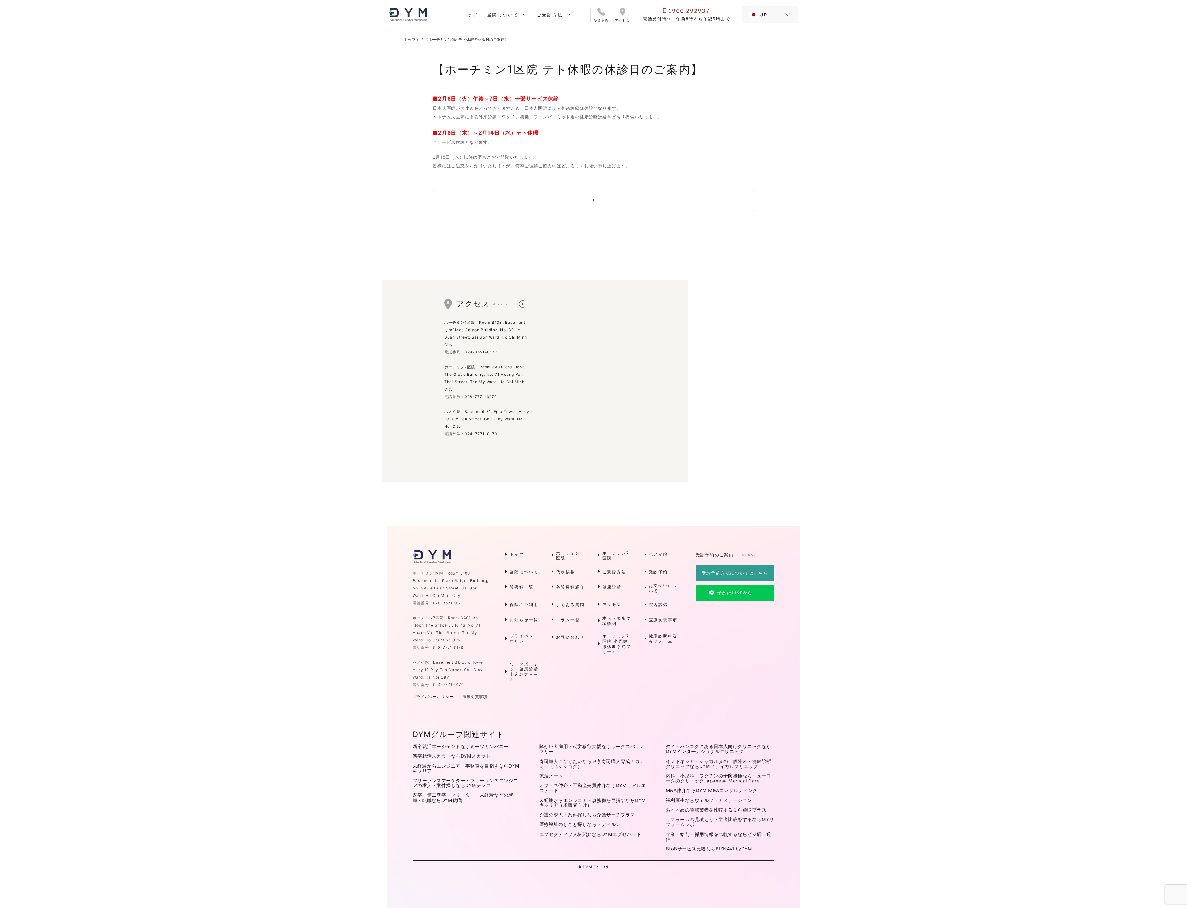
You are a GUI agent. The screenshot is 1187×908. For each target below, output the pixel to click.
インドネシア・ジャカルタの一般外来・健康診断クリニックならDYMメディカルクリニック (718, 763)
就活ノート (551, 776)
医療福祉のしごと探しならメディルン (580, 824)
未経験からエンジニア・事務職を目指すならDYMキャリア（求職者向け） (592, 802)
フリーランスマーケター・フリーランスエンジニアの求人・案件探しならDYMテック (465, 782)
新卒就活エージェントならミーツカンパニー (460, 746)
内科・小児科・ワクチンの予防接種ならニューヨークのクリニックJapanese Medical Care (718, 778)
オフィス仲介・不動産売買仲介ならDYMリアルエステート (592, 787)
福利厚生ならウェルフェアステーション (709, 800)
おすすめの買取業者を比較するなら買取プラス (716, 810)
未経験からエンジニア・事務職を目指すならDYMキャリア (466, 768)
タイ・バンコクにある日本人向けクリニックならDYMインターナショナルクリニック (718, 748)
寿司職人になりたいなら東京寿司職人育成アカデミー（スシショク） (592, 763)
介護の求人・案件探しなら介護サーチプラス (587, 815)
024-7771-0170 (481, 433)
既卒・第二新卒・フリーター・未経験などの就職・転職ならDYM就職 (463, 797)
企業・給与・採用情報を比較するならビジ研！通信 (718, 836)
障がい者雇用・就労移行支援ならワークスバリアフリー (592, 748)
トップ (409, 39)
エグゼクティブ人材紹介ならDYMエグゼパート (590, 834)
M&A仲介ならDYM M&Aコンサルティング (712, 790)
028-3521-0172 (481, 352)
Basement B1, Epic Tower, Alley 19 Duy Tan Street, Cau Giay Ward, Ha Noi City (486, 419)
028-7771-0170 (481, 396)
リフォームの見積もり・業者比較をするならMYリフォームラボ (720, 821)
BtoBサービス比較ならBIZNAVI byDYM (709, 849)
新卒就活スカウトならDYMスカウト (452, 756)
